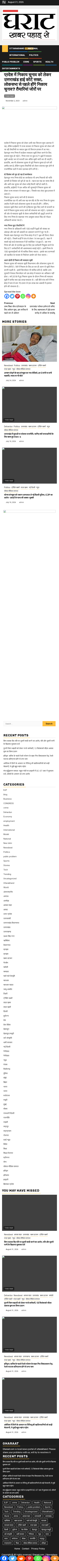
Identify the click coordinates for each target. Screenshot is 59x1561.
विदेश (5, 1144)
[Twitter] (12, 296)
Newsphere (51, 1554)
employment (9, 821)
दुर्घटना (6, 1016)
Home (17, 1548)
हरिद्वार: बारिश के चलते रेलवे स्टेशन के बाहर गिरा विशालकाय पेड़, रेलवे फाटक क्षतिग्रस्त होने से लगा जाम (28, 1365)
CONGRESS (8, 803)
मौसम (5, 1109)
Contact (25, 1548)
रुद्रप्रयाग (7, 1131)
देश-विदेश (7, 1025)
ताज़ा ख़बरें (7, 1007)
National (33, 48)
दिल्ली (5, 1011)
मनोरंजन (6, 1095)
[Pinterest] (17, 296)
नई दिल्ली (32, 487)
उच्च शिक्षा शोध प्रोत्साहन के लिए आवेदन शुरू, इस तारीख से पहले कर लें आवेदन (16, 308)
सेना (4, 1162)
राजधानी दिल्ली (8, 1113)
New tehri (7, 843)
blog (5, 794)
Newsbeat (8, 365)
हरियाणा (6, 1175)
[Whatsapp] (22, 296)
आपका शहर (7, 905)
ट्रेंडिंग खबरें (42, 365)
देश (4, 1020)
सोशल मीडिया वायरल (23, 369)
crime (26, 62)
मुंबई (4, 1104)
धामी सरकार (7, 1042)
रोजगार (6, 1135)
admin (25, 101)
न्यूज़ (13, 369)
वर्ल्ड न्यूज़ (6, 1140)
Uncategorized (9, 878)
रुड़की (5, 1122)
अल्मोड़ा (6, 901)
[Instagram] (28, 296)
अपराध (6, 896)
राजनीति (6, 1117)
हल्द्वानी (5, 1179)
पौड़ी (4, 1078)
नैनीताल (6, 1051)
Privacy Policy (38, 1548)
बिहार (5, 1082)
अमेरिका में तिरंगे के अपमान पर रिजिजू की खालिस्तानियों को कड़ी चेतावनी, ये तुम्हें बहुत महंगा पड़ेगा (28, 1426)
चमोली (5, 967)
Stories (6, 865)
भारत (5, 1086)
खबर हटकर (33, 365)
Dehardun (8, 426)
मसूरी (5, 1100)
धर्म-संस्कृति (7, 1038)
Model (6, 834)
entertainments (11, 68)
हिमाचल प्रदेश (8, 1184)
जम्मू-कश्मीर (7, 989)
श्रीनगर (6, 1157)
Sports (37, 62)
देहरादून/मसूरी (8, 1033)
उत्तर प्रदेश (7, 914)
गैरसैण (5, 963)
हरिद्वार (5, 1171)
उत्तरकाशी (7, 918)
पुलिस (5, 1073)
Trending (7, 874)
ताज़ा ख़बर (7, 369)
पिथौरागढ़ (6, 1069)
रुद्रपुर (6, 1126)
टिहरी (5, 993)
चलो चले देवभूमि (9, 976)
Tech (5, 869)
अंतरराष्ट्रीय (8, 892)
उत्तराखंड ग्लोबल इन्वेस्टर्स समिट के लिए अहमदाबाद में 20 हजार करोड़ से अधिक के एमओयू (42, 308)
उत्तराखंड (24, 365)
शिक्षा (5, 1148)
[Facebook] (6, 296)
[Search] (55, 48)
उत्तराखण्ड (7, 931)
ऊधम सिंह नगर (9, 936)
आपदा (5, 909)
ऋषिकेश (6, 940)
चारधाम (6, 980)
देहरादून (6, 1029)
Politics (33, 55)
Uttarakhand (16, 48)
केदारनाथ (6, 945)
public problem (10, 62)
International (17, 55)
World (6, 887)
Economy (7, 816)
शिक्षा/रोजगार (8, 1153)
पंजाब (5, 1064)
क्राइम (5, 949)
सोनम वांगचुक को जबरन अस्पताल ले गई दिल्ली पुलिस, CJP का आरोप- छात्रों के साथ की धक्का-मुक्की (28, 496)
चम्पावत (6, 971)
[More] (33, 296)
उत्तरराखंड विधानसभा (11, 923)
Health (49, 62)
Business (7, 799)
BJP (5, 790)
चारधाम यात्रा (8, 985)
